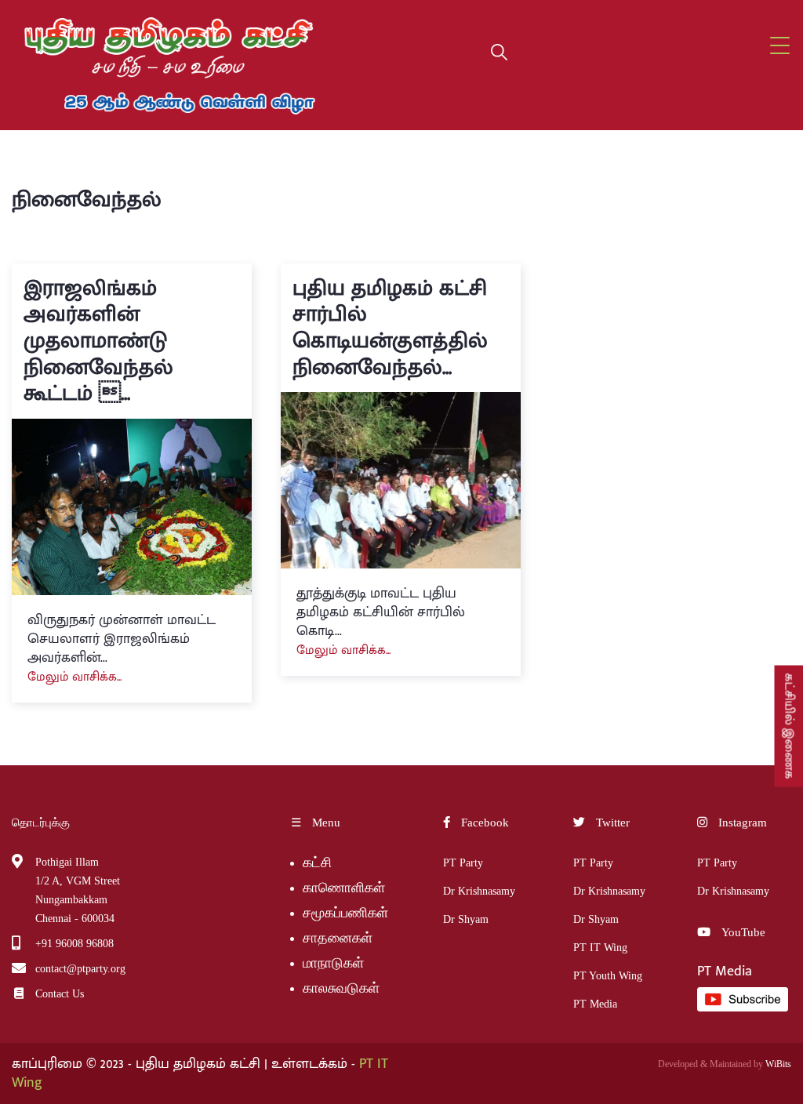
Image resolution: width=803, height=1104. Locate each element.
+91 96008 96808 (74, 944)
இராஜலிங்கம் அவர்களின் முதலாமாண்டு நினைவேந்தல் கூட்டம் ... (98, 341)
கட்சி (317, 862)
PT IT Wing (600, 947)
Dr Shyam (466, 919)
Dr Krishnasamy (479, 891)
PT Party (463, 863)
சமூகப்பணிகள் (345, 913)
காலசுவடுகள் (343, 988)
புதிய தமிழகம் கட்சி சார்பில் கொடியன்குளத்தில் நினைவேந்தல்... (390, 328)
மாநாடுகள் (333, 963)
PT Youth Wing (607, 976)
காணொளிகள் (344, 887)
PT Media (595, 1004)
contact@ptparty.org (80, 969)
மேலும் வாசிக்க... (74, 677)
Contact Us (59, 994)
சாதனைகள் (337, 938)
